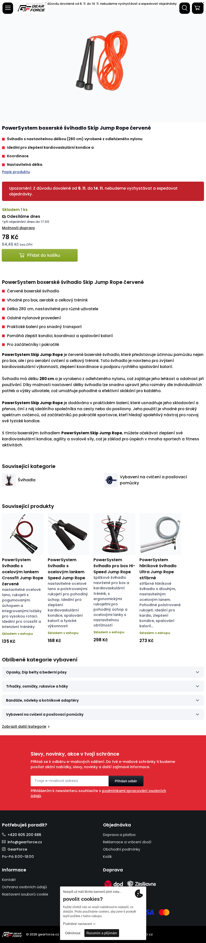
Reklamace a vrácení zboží (127, 842)
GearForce (17, 849)
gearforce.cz (48, 934)
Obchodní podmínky (121, 849)
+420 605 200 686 (24, 834)
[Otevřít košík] (197, 8)
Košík (107, 856)
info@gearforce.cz (25, 842)
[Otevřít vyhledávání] (184, 8)
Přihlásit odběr (126, 781)
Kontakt (9, 879)
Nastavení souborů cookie (25, 894)
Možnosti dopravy (18, 227)
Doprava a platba (119, 834)
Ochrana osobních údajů (24, 886)
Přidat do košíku (43, 255)
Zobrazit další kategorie (24, 726)
